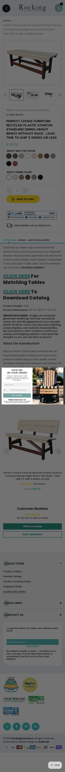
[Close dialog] (62, 369)
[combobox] (6, 390)
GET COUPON (17, 395)
